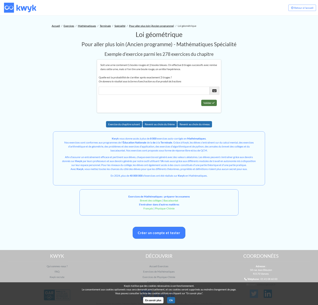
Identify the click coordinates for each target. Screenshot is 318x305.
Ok (171, 300)
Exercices (69, 25)
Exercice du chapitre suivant (124, 124)
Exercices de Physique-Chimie (159, 277)
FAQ (57, 271)
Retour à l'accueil (303, 7)
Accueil (56, 25)
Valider (207, 102)
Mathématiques (87, 25)
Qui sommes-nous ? (57, 266)
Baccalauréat (170, 200)
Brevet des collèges (151, 200)
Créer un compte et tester (159, 233)
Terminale (105, 25)
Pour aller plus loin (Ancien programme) (151, 25)
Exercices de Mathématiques (159, 271)
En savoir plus (153, 300)
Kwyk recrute (57, 277)
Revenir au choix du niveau (195, 124)
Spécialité (119, 25)
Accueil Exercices (158, 266)
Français (148, 208)
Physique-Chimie (165, 208)
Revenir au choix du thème (160, 124)
